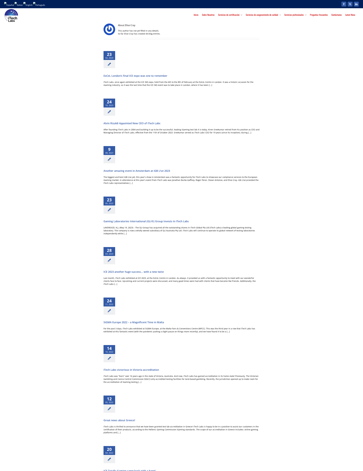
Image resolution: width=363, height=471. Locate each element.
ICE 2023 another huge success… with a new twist (134, 271)
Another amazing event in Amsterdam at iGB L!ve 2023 (137, 170)
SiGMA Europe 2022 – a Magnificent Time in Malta (134, 322)
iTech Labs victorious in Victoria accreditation (131, 369)
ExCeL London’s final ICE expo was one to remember (135, 75)
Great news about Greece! (119, 420)
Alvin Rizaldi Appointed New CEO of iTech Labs (132, 123)
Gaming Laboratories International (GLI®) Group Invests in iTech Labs (146, 221)
